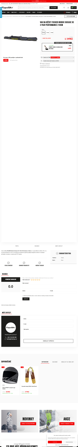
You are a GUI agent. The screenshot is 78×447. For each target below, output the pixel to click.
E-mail (51, 290)
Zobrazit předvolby (69, 442)
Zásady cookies (57, 444)
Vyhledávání (53, 7)
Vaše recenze (25, 283)
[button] (64, 7)
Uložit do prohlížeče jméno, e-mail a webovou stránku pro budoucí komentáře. (38, 295)
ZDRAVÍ (33, 12)
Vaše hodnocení (26, 279)
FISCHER (54, 67)
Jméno (23, 290)
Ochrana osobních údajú (64, 444)
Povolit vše (55, 442)
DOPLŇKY (28, 12)
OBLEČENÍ (3, 12)
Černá (62, 260)
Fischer (62, 257)
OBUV (8, 12)
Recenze (37, 246)
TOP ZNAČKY (39, 12)
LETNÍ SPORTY (22, 12)
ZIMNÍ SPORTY (14, 12)
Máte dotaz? (59, 246)
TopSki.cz (3, 16)
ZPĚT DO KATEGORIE (71, 16)
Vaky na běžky (22, 16)
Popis (17, 246)
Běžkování (15, 16)
